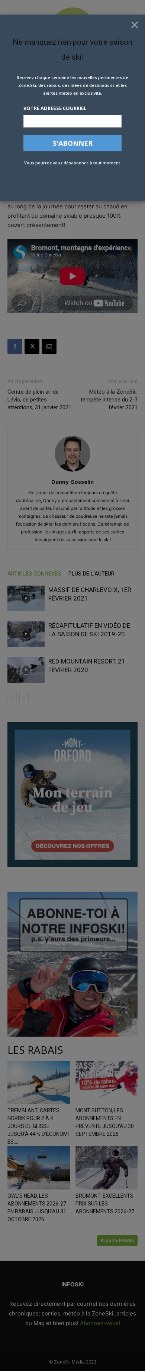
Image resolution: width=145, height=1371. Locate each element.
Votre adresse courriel (54, 108)
